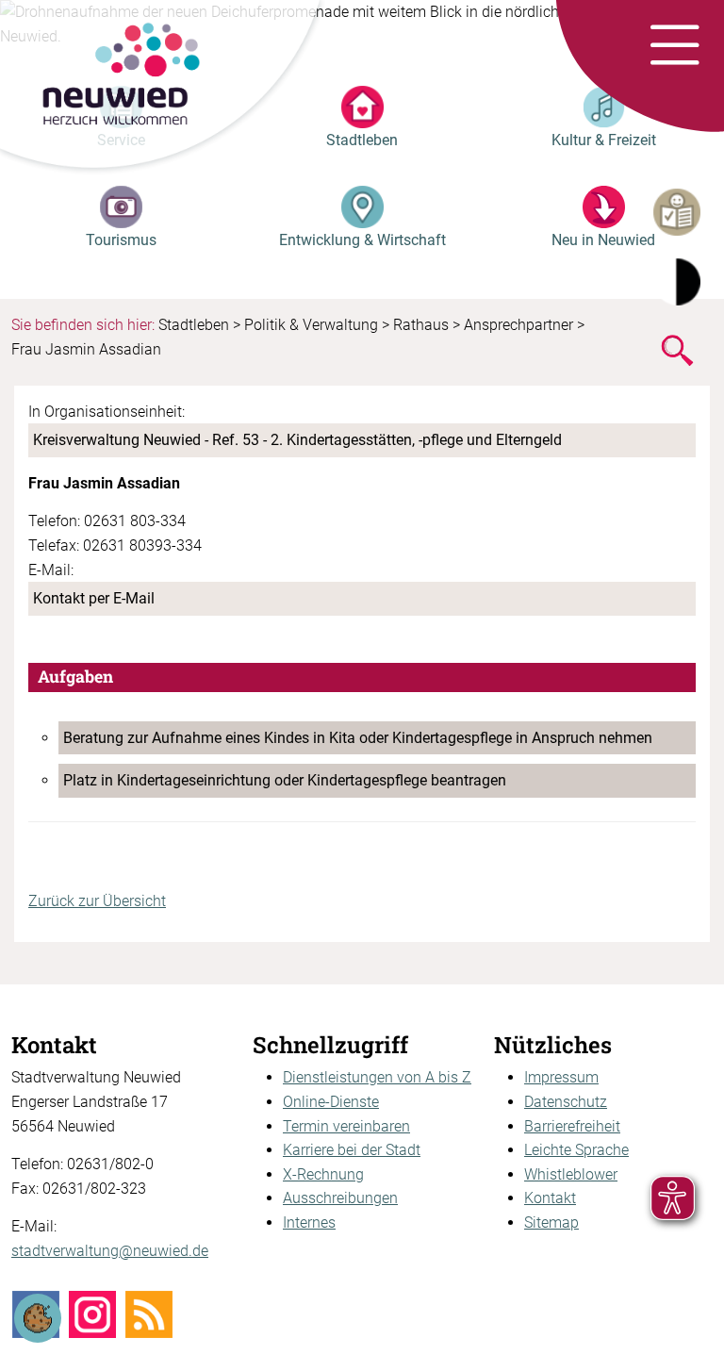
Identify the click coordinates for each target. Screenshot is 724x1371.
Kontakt (550, 1198)
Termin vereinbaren (346, 1126)
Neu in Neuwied (603, 240)
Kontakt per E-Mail (94, 598)
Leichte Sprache (576, 1150)
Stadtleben (362, 140)
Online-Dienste (331, 1102)
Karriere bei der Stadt (351, 1150)
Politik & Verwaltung (311, 325)
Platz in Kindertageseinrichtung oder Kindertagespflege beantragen (284, 780)
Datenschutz (565, 1102)
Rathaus (421, 325)
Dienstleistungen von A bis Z (377, 1077)
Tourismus (121, 240)
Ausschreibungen (340, 1198)
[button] (674, 46)
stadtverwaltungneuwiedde (109, 1251)
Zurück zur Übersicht (97, 901)
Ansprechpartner (518, 325)
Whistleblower (570, 1174)
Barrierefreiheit (572, 1126)
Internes (309, 1222)
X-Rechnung (323, 1174)
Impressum (561, 1077)
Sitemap (551, 1222)
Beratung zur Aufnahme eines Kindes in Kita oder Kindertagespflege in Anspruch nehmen (357, 738)
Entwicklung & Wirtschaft (362, 240)
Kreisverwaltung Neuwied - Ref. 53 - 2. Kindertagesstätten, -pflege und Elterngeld (297, 440)
